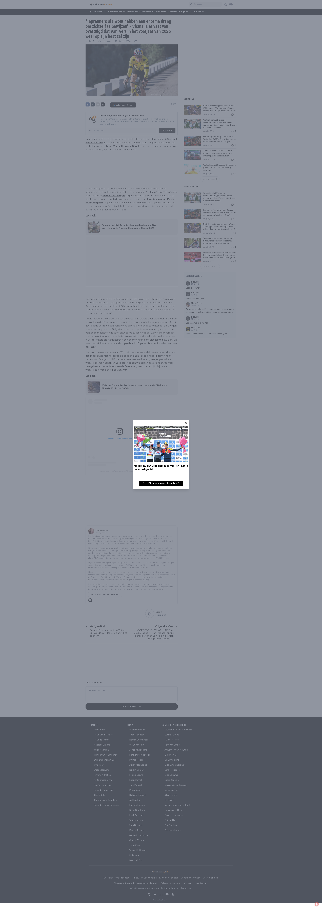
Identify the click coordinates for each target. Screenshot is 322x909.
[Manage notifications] (317, 904)
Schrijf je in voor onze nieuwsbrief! (161, 483)
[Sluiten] (186, 423)
